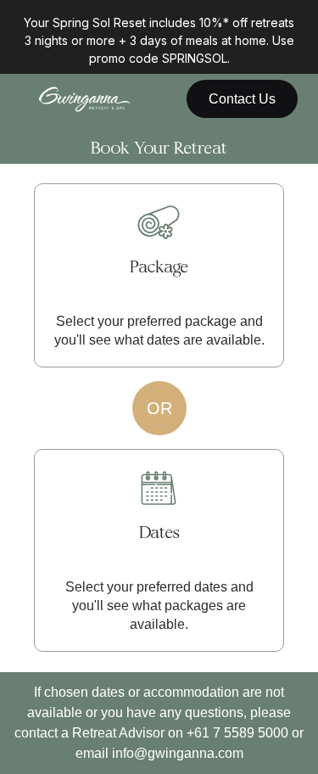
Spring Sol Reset (101, 22)
